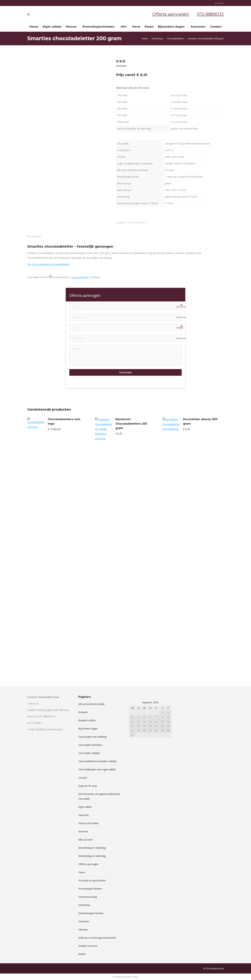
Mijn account (85, 839)
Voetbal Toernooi (88, 945)
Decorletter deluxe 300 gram (200, 421)
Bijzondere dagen (88, 728)
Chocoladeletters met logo (64, 421)
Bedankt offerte (87, 720)
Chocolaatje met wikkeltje (92, 736)
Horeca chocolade (88, 823)
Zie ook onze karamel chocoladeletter (48, 264)
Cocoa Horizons (80, 277)
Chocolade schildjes (89, 753)
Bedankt (83, 712)
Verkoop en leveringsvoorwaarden (97, 937)
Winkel (82, 954)
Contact (82, 777)
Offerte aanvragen (170, 14)
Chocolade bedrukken (90, 744)
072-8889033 (210, 14)
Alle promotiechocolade (91, 704)
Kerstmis (83, 831)
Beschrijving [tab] (34, 236)
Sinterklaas (84, 905)
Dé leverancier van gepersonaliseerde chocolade (99, 796)
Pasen (81, 872)
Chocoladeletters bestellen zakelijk (97, 761)
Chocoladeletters (136, 222)
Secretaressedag (87, 896)
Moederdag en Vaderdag (92, 847)
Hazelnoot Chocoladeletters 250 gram (131, 424)
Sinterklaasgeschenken (90, 913)
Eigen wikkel (85, 806)
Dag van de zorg (87, 785)
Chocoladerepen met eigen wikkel (97, 769)
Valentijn (83, 929)
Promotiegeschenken (90, 888)
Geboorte (83, 815)
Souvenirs (83, 921)
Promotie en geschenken (92, 880)
